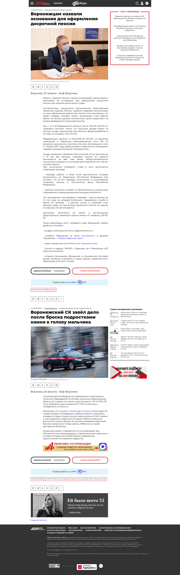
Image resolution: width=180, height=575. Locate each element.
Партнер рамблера (68, 566)
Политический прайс (93, 530)
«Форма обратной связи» (71, 238)
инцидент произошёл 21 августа (75, 411)
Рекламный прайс (76, 530)
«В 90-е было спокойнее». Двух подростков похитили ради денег (133, 330)
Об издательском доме (56, 528)
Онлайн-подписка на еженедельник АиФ (115, 528)
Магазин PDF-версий (88, 528)
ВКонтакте (74, 243)
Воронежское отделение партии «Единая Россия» (50, 81)
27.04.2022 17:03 (36, 10)
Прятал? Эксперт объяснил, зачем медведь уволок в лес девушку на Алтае (134, 339)
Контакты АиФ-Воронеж (56, 530)
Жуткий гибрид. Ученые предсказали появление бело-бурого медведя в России (135, 347)
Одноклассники (89, 243)
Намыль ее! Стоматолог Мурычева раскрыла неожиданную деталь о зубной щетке (134, 314)
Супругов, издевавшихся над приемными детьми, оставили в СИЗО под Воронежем (129, 58)
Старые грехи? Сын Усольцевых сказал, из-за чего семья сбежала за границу (134, 322)
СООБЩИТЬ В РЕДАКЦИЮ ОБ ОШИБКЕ (60, 533)
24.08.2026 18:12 (36, 308)
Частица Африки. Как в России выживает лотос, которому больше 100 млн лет (134, 355)
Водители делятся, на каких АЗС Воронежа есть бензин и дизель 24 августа (130, 18)
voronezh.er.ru (88, 236)
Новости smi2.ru (39, 520)
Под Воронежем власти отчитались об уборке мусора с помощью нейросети (130, 28)
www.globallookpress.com (58, 379)
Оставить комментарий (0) (90, 271)
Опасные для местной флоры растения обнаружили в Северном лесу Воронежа (130, 38)
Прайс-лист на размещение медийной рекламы (123, 530)
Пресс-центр (73, 528)
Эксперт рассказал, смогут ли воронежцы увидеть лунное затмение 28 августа (129, 48)
